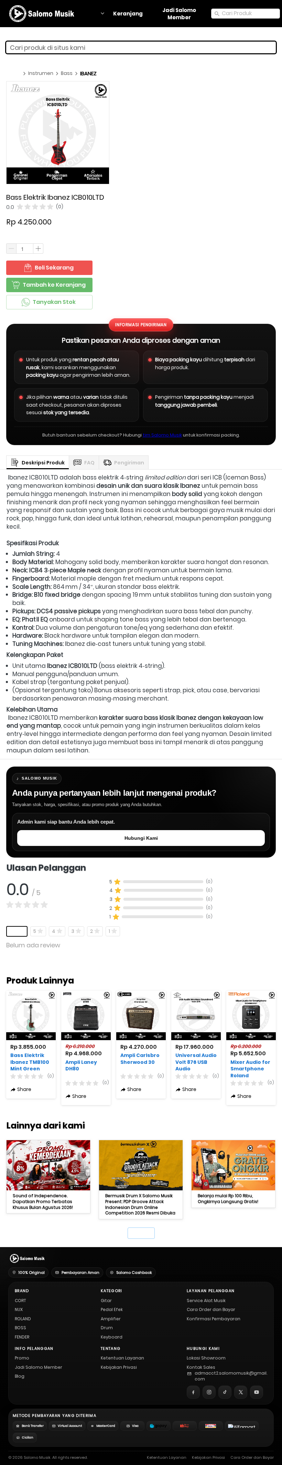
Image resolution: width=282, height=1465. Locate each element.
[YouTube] (256, 1392)
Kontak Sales (201, 1367)
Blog (19, 1376)
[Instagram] (209, 1392)
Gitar (106, 1300)
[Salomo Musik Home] (26, 1258)
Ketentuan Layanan (122, 1358)
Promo (22, 1358)
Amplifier (111, 1319)
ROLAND (23, 1319)
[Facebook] (193, 1392)
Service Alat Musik (206, 1300)
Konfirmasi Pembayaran (213, 1319)
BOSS (20, 1328)
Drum (107, 1328)
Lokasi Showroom (206, 1358)
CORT (20, 1300)
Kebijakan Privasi (119, 1367)
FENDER (22, 1337)
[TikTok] (224, 1392)
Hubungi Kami (141, 838)
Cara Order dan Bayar (211, 1309)
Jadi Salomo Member (38, 1367)
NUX (19, 1309)
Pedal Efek (112, 1309)
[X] (240, 1392)
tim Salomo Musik (162, 435)
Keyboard (111, 1337)
